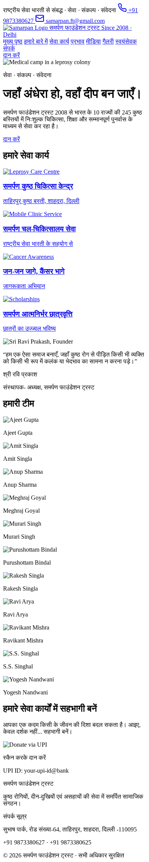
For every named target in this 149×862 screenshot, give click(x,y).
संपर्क (9, 48)
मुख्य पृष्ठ (13, 41)
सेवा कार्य (59, 41)
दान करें (11, 55)
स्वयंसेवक (126, 41)
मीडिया (93, 41)
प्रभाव (77, 41)
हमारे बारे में (36, 41)
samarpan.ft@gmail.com (74, 21)
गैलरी (108, 41)
